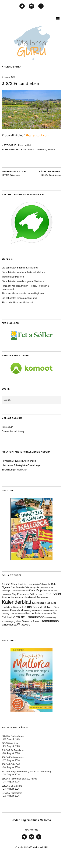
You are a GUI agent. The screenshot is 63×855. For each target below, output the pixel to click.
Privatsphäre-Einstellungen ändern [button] (19, 461)
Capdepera (6, 594)
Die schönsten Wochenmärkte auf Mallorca (23, 272)
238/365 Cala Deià (11, 764)
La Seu (51, 602)
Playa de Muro (18, 610)
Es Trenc (39, 594)
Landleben (41, 149)
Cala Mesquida (31, 587)
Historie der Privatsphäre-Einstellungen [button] (21, 465)
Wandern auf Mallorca (13, 276)
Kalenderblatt (13, 66)
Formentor (8, 597)
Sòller (18, 621)
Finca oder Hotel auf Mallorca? (17, 302)
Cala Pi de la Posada (20, 590)
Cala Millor (44, 587)
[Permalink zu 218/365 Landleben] (31, 128)
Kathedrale (39, 602)
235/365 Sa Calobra (12, 786)
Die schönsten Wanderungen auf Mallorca (23, 281)
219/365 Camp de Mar (50, 173)
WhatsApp (23, 624)
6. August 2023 (8, 77)
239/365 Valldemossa (12, 757)
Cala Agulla (44, 584)
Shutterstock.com (37, 135)
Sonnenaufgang (8, 621)
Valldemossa (9, 624)
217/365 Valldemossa (14, 173)
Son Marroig (50, 617)
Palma (27, 607)
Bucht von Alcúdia (31, 584)
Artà (21, 584)
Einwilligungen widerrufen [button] (14, 469)
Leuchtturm (7, 607)
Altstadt (15, 584)
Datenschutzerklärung (13, 431)
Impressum (7, 427)
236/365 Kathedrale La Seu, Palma (19, 778)
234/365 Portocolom (12, 793)
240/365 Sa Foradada (12, 750)
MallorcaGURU (40, 847)
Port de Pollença (18, 614)
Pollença (6, 613)
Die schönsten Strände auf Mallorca (20, 267)
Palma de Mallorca (43, 607)
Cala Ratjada (37, 590)
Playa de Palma (34, 610)
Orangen (17, 607)
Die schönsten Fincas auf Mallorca (19, 298)
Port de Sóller (33, 613)
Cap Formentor (20, 594)
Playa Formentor (50, 610)
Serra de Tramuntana (28, 617)
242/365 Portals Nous (13, 736)
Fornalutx (20, 597)
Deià (32, 594)
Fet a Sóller (52, 594)
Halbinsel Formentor (36, 597)
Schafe (51, 149)
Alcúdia (6, 584)
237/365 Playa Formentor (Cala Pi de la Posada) (26, 771)
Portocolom (46, 613)
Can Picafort (52, 590)
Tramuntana (49, 621)
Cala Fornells (17, 587)
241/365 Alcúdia (10, 743)
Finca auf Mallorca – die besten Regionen (23, 293)
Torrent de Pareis (30, 621)
